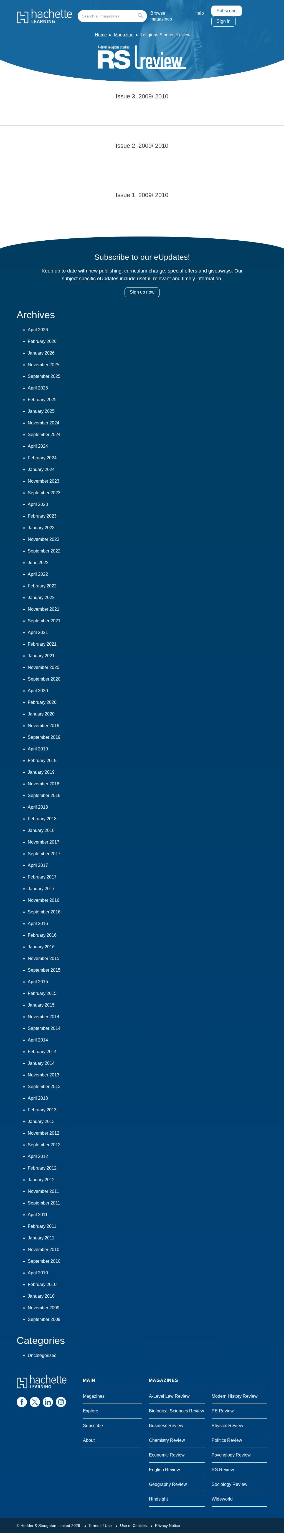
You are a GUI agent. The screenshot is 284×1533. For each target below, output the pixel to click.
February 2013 (42, 1109)
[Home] (44, 16)
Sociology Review (229, 1484)
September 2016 (44, 912)
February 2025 (42, 399)
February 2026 (42, 341)
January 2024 (41, 469)
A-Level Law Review (169, 1396)
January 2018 (41, 830)
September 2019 (44, 737)
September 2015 (44, 970)
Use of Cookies (133, 1525)
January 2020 (41, 714)
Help (199, 13)
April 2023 (38, 504)
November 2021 (43, 609)
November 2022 (43, 539)
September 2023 (44, 492)
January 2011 (41, 1238)
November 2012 (43, 1133)
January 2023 (41, 527)
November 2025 (43, 364)
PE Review (223, 1411)
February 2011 (42, 1226)
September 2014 (44, 1028)
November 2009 (43, 1307)
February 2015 (42, 993)
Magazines (94, 1396)
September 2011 (44, 1203)
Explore (90, 1411)
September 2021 (44, 620)
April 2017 (38, 865)
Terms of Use (100, 1525)
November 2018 (43, 783)
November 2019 (43, 725)
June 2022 (38, 562)
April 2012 (38, 1156)
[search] (112, 16)
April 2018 (38, 807)
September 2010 (44, 1261)
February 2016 (42, 935)
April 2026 (38, 329)
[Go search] (141, 16)
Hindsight (158, 1499)
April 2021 (38, 632)
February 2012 (42, 1168)
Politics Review (227, 1440)
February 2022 (42, 586)
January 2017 (41, 888)
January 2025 (41, 411)
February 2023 (42, 516)
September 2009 (44, 1319)
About (89, 1440)
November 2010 (43, 1249)
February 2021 (42, 644)
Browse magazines (161, 16)
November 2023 (43, 481)
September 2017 (44, 853)
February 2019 (42, 760)
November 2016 (43, 900)
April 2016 (38, 923)
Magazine (123, 34)
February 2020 (42, 702)
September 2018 (44, 795)
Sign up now (142, 292)
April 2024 (38, 446)
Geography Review (168, 1484)
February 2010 (42, 1284)
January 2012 (41, 1179)
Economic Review (167, 1455)
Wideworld (222, 1499)
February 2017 (42, 877)
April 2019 (38, 749)
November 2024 (43, 423)
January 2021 (41, 655)
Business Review (166, 1425)
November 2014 (43, 1016)
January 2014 (41, 1063)
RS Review (223, 1469)
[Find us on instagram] (61, 1402)
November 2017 (43, 842)
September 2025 (44, 376)
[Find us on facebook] (22, 1402)
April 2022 (38, 574)
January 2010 (41, 1296)
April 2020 (38, 690)
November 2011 (43, 1191)
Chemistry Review (167, 1440)
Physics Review (227, 1425)
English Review (164, 1469)
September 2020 (44, 679)
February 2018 (42, 818)
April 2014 (38, 1040)
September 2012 (44, 1144)
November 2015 (43, 958)
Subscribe (227, 10)
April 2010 (38, 1272)
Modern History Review (235, 1396)
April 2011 (38, 1214)
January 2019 (41, 772)
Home (101, 34)
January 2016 (41, 946)
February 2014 (42, 1051)
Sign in (223, 21)
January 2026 (41, 353)
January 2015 (41, 1005)
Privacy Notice (167, 1525)
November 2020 (43, 667)
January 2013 (41, 1121)
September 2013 (44, 1086)
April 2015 (38, 981)
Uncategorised (42, 1355)
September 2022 (44, 551)
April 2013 (38, 1098)
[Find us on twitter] (35, 1402)
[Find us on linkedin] (48, 1402)
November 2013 (43, 1075)
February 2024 (42, 457)
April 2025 (38, 388)
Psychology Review (231, 1455)
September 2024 (44, 434)
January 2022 (41, 597)
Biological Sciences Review (176, 1411)
